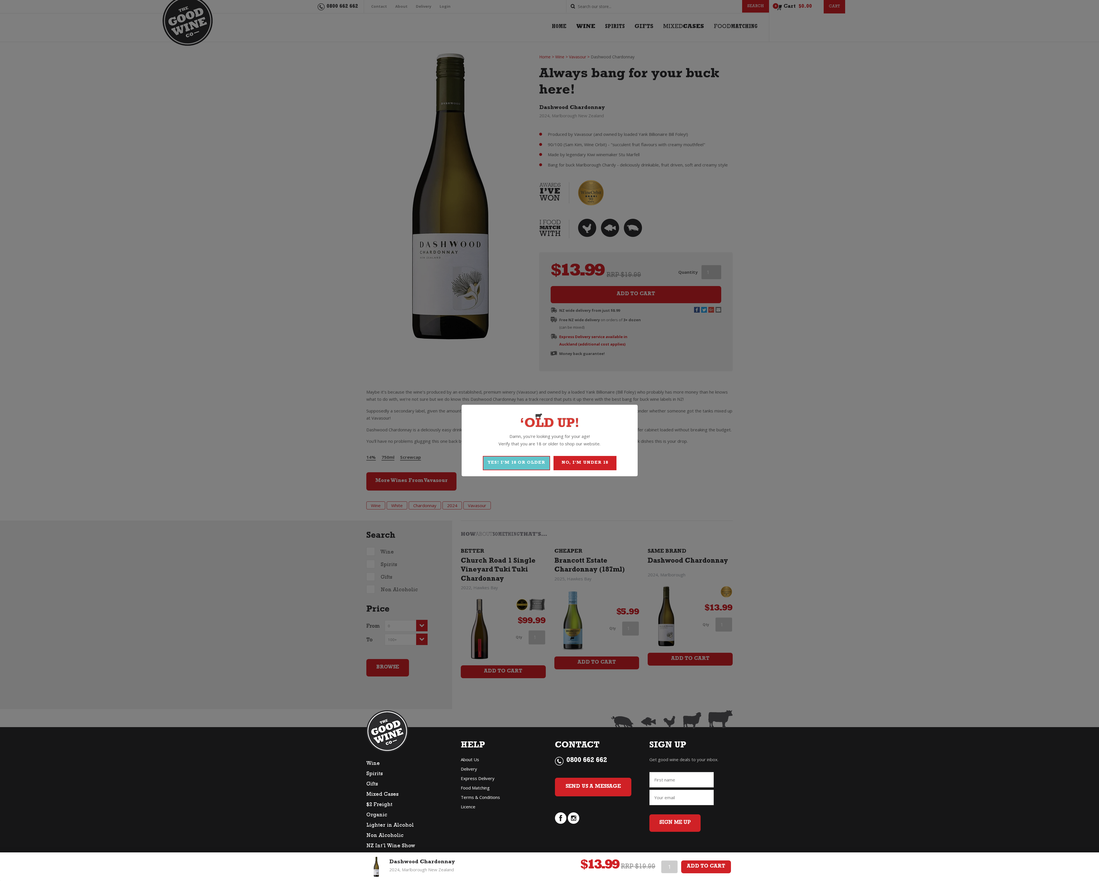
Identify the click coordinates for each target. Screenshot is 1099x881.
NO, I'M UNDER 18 (585, 463)
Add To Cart (706, 866)
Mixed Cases (382, 794)
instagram (573, 818)
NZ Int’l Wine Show (390, 846)
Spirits (374, 774)
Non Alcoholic (385, 836)
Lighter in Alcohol (390, 825)
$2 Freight (379, 805)
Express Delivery (478, 778)
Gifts (372, 784)
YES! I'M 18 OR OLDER (516, 463)
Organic (376, 815)
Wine (373, 764)
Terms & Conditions (480, 797)
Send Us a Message (593, 786)
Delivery (469, 769)
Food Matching (475, 788)
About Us (470, 759)
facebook (560, 818)
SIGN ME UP (675, 823)
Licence (468, 806)
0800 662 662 (586, 760)
